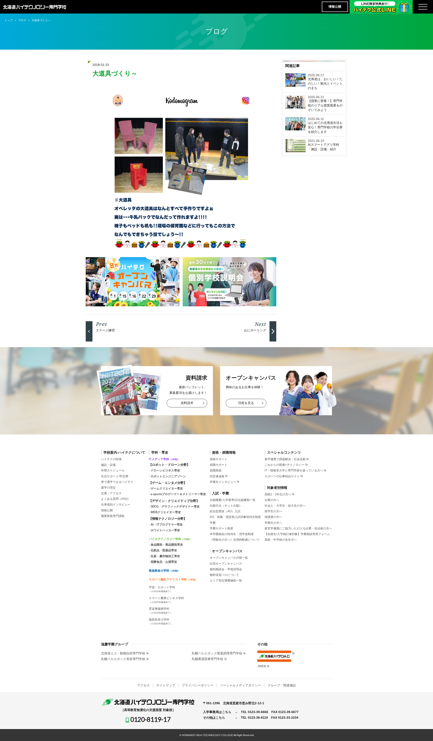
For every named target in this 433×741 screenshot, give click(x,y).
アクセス (143, 685)
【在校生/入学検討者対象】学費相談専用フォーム (297, 534)
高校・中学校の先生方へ (281, 539)
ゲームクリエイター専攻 (167, 488)
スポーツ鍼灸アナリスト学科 (173, 579)
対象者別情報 (277, 487)
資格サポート (218, 459)
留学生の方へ (273, 511)
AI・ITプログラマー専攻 (167, 524)
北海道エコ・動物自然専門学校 (123, 653)
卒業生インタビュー (223, 482)
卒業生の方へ (273, 522)
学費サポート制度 (221, 528)
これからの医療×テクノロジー (284, 464)
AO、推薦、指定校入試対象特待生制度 (235, 517)
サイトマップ (165, 685)
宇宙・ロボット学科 (162, 589)
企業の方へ (272, 500)
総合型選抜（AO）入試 (225, 511)
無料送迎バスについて (224, 575)
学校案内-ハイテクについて (124, 452)
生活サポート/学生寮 (114, 476)
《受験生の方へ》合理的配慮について (235, 539)
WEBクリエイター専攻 (166, 512)
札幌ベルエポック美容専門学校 (123, 659)
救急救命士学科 (164, 570)
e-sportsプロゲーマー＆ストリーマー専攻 (178, 494)
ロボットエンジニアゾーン (168, 476)
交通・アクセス (111, 493)
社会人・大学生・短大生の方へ (285, 505)
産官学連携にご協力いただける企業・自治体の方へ (298, 528)
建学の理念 (108, 487)
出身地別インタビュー (115, 504)
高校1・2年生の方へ (278, 494)
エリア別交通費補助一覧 (226, 580)
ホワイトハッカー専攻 (165, 530)
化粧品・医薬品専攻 (164, 550)
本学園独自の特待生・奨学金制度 (232, 534)
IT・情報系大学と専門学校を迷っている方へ (294, 470)
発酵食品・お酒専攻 (164, 561)
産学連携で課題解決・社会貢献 (285, 459)
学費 (213, 522)
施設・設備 (108, 464)
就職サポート (218, 464)
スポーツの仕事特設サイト (282, 476)
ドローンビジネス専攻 (165, 470)
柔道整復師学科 (160, 610)
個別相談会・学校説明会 (226, 569)
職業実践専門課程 (112, 516)
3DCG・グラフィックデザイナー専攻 (175, 506)
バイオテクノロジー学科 (170, 539)
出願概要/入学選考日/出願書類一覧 (233, 500)
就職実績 (215, 470)
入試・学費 (220, 493)
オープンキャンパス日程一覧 (229, 557)
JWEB (261, 666)
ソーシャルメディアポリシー (240, 685)
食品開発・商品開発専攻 (167, 544)
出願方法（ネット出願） (226, 505)
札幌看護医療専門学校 (207, 659)
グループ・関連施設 (281, 685)
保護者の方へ (273, 517)
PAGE (421, 731)
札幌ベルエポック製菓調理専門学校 (217, 653)
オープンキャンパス (227, 551)
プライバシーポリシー (197, 685)
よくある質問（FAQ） (115, 499)
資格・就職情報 (224, 452)
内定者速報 (217, 476)
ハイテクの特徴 (111, 459)
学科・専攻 (159, 452)
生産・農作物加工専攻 (165, 556)
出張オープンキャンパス (226, 563)
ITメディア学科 (164, 459)
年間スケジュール (112, 470)
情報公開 (335, 6)
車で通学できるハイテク (117, 482)
